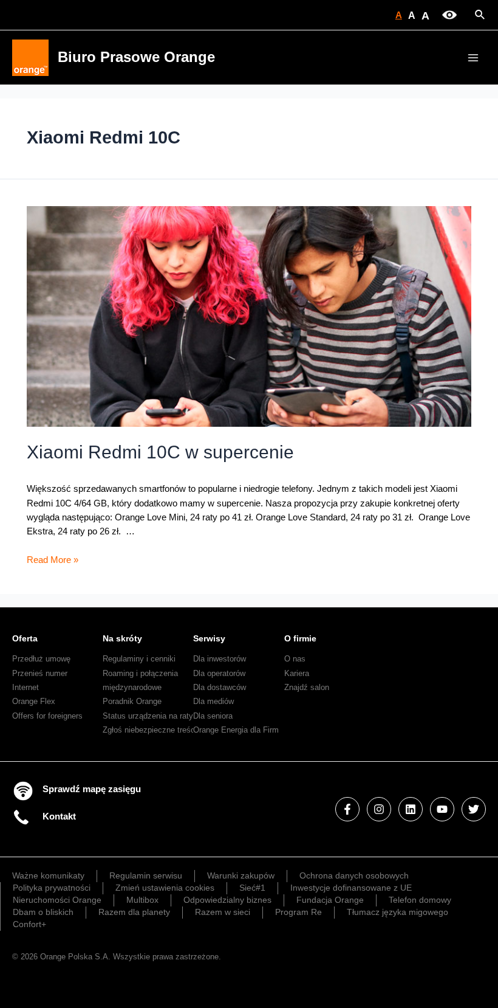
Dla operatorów (219, 673)
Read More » (52, 560)
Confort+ (29, 924)
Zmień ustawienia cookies (164, 887)
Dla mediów (213, 701)
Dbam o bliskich (43, 912)
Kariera (296, 673)
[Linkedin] (410, 809)
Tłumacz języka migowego (397, 912)
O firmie (300, 638)
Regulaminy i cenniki (139, 658)
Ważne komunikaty (48, 875)
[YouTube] (442, 809)
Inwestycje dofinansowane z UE (351, 887)
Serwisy (209, 638)
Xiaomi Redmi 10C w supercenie (160, 452)
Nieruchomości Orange (57, 900)
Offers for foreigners (47, 715)
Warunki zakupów (241, 875)
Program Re (298, 912)
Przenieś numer (39, 673)
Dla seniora (213, 715)
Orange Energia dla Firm (236, 729)
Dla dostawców (219, 687)
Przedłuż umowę (41, 658)
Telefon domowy (420, 900)
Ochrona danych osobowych (354, 875)
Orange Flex (33, 701)
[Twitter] (474, 809)
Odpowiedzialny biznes (227, 900)
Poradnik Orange (132, 701)
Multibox (142, 900)
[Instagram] (379, 809)
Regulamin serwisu (145, 875)
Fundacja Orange (330, 900)
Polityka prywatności (51, 887)
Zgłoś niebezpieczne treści (150, 729)
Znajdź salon (306, 687)
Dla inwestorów (219, 658)
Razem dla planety (134, 912)
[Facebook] (347, 809)
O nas (294, 658)
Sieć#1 (252, 887)
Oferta (25, 638)
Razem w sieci (222, 912)
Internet (25, 687)
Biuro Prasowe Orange (136, 57)
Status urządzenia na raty (148, 715)
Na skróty (122, 638)
